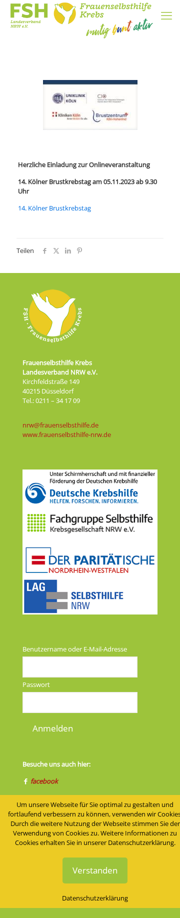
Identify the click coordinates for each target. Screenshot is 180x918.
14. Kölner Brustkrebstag (54, 208)
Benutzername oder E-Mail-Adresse (74, 649)
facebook (44, 781)
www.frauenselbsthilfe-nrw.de (66, 434)
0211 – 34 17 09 (58, 400)
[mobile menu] (166, 15)
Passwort (36, 684)
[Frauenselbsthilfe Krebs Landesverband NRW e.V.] (81, 12)
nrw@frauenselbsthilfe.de (60, 425)
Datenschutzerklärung (95, 898)
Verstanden (95, 870)
